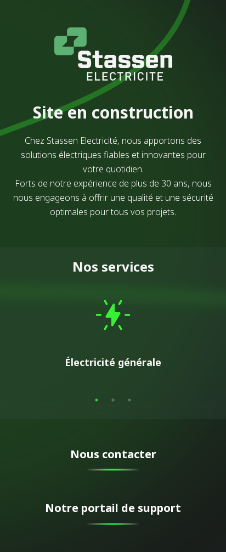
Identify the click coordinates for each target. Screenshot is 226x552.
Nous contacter (113, 454)
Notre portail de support (113, 507)
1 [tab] (96, 400)
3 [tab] (129, 400)
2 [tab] (113, 400)
